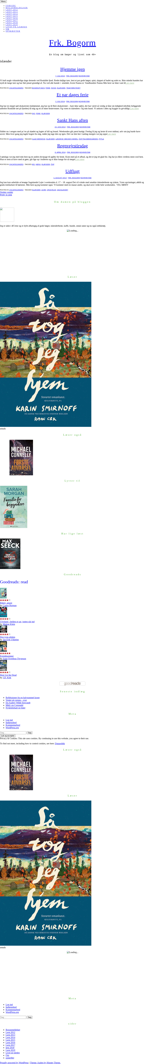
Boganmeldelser (17, 8)
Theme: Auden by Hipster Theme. (45, 1062)
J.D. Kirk (7, 677)
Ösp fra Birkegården (88, 139)
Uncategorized (16, 88)
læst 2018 (12, 23)
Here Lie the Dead (8, 675)
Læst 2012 (12, 10)
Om (7, 29)
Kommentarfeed (13, 725)
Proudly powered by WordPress (14, 1062)
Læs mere (129, 83)
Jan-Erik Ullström (11, 639)
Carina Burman (10, 605)
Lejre (43, 190)
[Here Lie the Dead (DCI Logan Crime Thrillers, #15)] (3, 670)
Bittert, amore (6, 603)
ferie (48, 88)
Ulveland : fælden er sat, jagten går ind (17, 621)
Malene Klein (9, 624)
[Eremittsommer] (3, 651)
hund (53, 88)
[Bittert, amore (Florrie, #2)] (3, 597)
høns (38, 164)
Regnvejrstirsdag (72, 145)
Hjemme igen (72, 69)
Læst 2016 (12, 18)
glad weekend (38, 139)
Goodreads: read (14, 581)
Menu (3, 1)
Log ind (9, 720)
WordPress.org (12, 727)
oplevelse (51, 190)
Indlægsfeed (11, 722)
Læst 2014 (12, 14)
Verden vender (6, 192)
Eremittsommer (7, 656)
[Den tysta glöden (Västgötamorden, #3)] (3, 632)
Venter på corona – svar (16, 700)
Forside (11, 6)
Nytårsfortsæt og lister (15, 708)
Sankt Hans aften (72, 120)
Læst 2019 (12, 25)
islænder (61, 88)
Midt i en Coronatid (14, 705)
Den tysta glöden (7, 637)
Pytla (101, 139)
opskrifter (13, 31)
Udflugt (72, 171)
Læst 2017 (12, 21)
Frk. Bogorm (72, 42)
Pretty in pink (6, 195)
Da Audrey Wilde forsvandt (18, 702)
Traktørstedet (73, 88)
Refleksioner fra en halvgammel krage (23, 697)
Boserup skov (38, 88)
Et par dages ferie (73, 94)
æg (33, 164)
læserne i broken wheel (67, 139)
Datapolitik (60, 743)
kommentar (84, 76)
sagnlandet (62, 190)
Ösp (52, 164)
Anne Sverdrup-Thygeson (14, 658)
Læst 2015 (12, 16)
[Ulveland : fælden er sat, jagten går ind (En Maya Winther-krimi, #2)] (3, 616)
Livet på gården (16, 27)
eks (33, 113)
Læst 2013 (12, 12)
